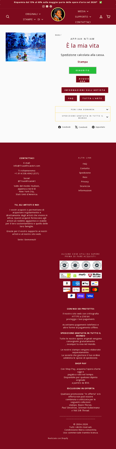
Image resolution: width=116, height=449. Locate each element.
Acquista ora (84, 80)
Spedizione (68, 55)
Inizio (57, 35)
